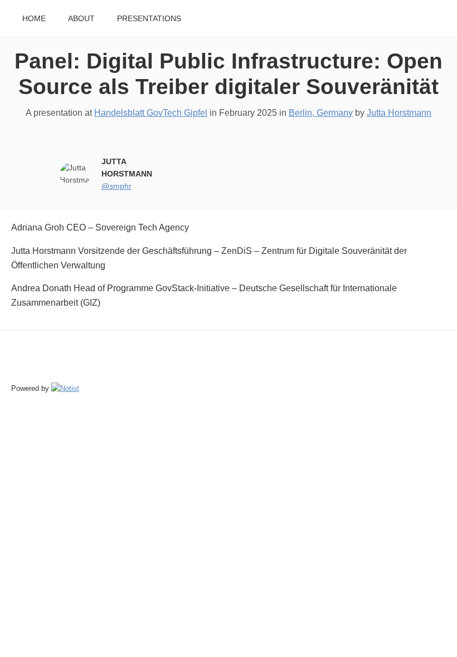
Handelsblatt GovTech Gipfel (150, 112)
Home (34, 18)
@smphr (116, 186)
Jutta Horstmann (399, 112)
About (81, 18)
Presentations (149, 18)
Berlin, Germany (321, 112)
